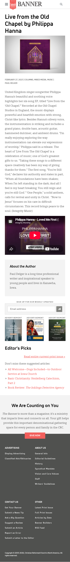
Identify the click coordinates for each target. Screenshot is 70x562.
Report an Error (13, 533)
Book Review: (36, 388)
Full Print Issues (43, 513)
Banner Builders (43, 523)
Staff (37, 479)
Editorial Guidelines (45, 459)
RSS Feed (40, 528)
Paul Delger (11, 83)
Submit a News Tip (14, 513)
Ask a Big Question (14, 518)
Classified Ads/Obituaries (18, 459)
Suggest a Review (14, 523)
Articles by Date (43, 518)
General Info (41, 454)
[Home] (30, 3)
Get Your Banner (13, 508)
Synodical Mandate (45, 469)
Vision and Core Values (47, 474)
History (39, 464)
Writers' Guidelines (45, 484)
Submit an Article (14, 528)
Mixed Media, (40, 80)
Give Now (35, 435)
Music (50, 80)
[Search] (61, 4)
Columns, (29, 80)
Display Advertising (15, 454)
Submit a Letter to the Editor (19, 538)
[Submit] (59, 309)
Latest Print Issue (44, 508)
